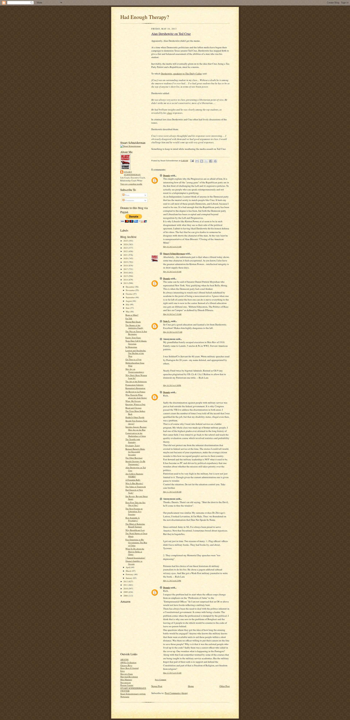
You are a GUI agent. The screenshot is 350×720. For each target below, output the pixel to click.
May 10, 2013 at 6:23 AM (172, 247)
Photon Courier (126, 685)
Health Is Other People (134, 417)
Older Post (224, 686)
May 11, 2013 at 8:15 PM (172, 580)
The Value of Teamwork (135, 486)
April (128, 567)
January (129, 578)
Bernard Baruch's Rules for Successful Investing (135, 452)
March (129, 570)
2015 (125, 276)
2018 (125, 265)
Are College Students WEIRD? (134, 475)
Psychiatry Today (132, 445)
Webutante (124, 696)
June (128, 307)
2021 (125, 255)
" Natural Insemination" (135, 557)
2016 (125, 272)
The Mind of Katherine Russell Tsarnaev (135, 525)
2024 (125, 244)
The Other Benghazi (133, 457)
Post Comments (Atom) (176, 693)
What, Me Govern (133, 401)
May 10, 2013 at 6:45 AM (172, 271)
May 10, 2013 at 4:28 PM (172, 385)
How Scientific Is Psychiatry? (132, 519)
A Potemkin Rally (132, 479)
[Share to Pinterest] (215, 161)
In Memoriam (131, 347)
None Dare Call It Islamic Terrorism (136, 342)
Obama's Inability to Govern (133, 562)
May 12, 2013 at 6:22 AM (172, 673)
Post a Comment (160, 680)
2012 (125, 581)
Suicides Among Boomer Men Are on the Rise (136, 428)
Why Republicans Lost (135, 530)
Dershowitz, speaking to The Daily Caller (181, 73)
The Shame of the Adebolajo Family (134, 326)
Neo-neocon (125, 682)
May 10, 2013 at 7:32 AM (172, 314)
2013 (125, 283)
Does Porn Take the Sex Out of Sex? (135, 504)
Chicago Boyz (126, 665)
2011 (125, 584)
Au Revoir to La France (135, 391)
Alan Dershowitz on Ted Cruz (171, 33)
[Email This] (197, 161)
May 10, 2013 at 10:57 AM (172, 332)
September (130, 297)
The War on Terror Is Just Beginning (136, 333)
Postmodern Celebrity (134, 384)
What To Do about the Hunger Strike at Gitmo (134, 551)
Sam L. (166, 321)
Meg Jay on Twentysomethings (134, 370)
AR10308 (124, 659)
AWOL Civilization (128, 662)
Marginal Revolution (129, 676)
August (129, 301)
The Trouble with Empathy (132, 441)
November (130, 290)
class (169, 112)
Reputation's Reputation (135, 388)
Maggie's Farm (126, 673)
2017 (125, 269)
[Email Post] (192, 161)
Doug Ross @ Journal (129, 668)
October (129, 293)
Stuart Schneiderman (132, 173)
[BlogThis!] (201, 161)
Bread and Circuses (133, 407)
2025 (125, 240)
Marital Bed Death (133, 321)
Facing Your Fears (133, 337)
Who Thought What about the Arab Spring (136, 396)
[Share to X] (206, 161)
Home (191, 686)
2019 (125, 262)
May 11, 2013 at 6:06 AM (172, 492)
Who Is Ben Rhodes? (134, 483)
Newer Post (156, 686)
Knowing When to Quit (135, 404)
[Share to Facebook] (211, 161)
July (128, 304)
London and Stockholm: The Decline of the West (135, 353)
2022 (125, 251)
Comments (129, 200)
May (128, 311)
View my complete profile (131, 184)
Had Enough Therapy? (144, 16)
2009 (125, 592)
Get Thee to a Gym (133, 359)
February (130, 574)
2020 (125, 258)
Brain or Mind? (131, 315)
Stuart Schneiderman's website (133, 693)
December (130, 286)
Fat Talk (128, 318)
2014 (125, 279)
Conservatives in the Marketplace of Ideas (135, 434)
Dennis (166, 175)
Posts (127, 195)
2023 (125, 247)
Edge (122, 671)
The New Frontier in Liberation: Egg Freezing (134, 511)
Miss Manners (126, 679)
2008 (125, 595)
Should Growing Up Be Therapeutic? (135, 463)
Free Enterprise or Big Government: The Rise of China (136, 542)
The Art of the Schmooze (136, 381)
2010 (125, 588)
